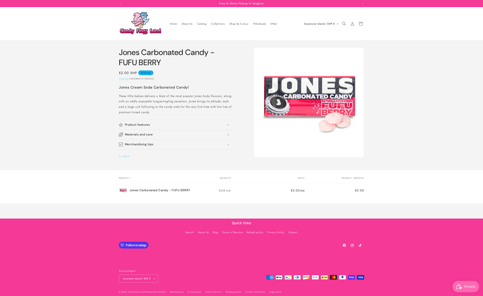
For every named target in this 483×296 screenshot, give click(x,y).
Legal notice (275, 291)
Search (189, 232)
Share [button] (126, 156)
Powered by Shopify (156, 291)
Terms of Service (232, 232)
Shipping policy (234, 291)
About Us (203, 232)
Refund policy (255, 232)
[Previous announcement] (120, 3)
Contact (293, 232)
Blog (215, 232)
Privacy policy (195, 291)
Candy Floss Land (137, 291)
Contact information (255, 291)
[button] (344, 24)
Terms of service (213, 291)
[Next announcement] (363, 3)
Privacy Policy (275, 232)
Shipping (124, 78)
